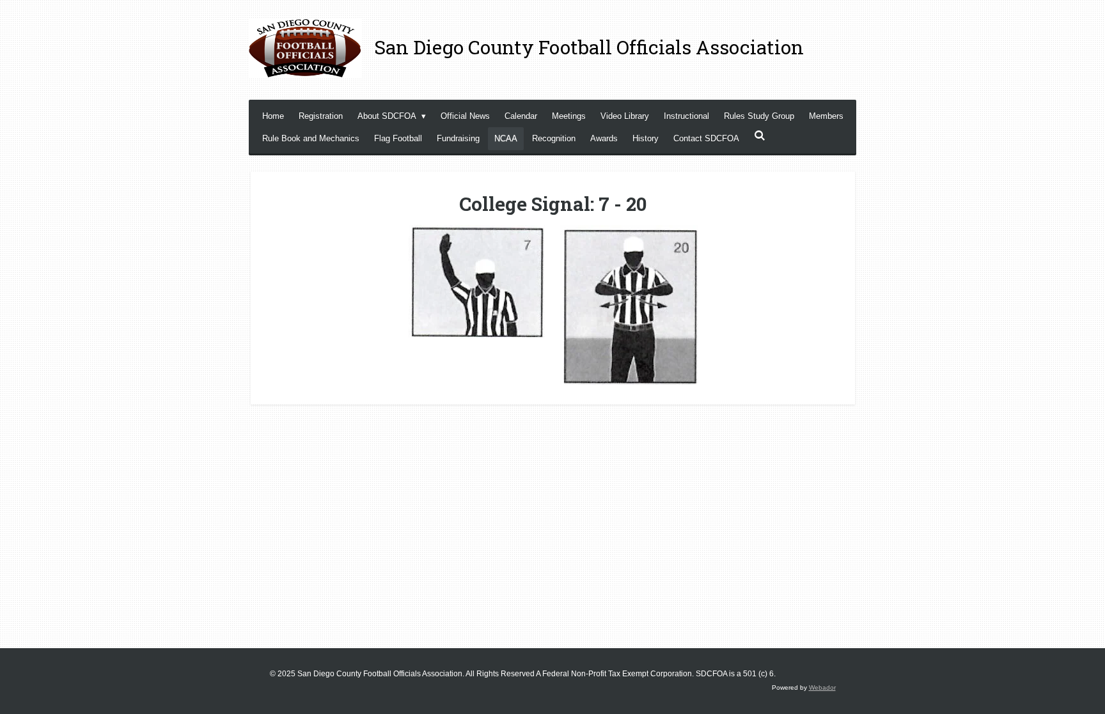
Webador (822, 687)
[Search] (760, 135)
